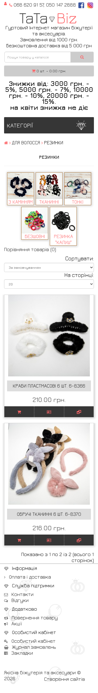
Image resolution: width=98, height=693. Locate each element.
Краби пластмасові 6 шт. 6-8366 (49, 386)
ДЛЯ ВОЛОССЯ (26, 142)
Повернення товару (34, 617)
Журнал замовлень (33, 647)
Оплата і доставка (29, 577)
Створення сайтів (64, 679)
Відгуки (19, 600)
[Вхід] (5, 3)
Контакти (21, 594)
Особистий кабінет (33, 641)
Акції (16, 623)
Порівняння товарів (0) (30, 249)
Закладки (21, 653)
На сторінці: (79, 275)
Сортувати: (79, 258)
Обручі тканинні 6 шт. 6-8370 (49, 514)
